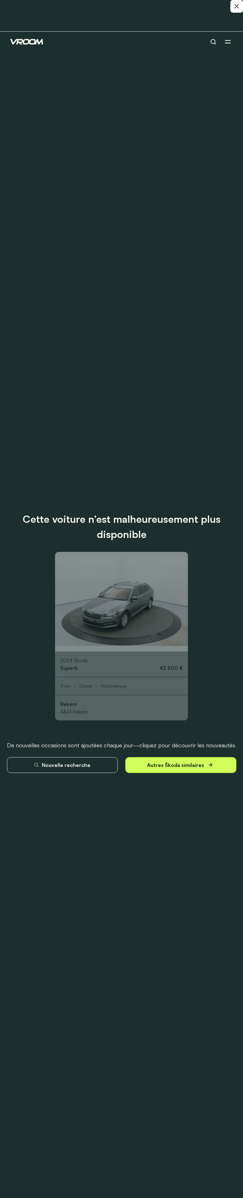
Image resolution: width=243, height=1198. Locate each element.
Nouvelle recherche (66, 765)
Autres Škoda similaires (175, 765)
